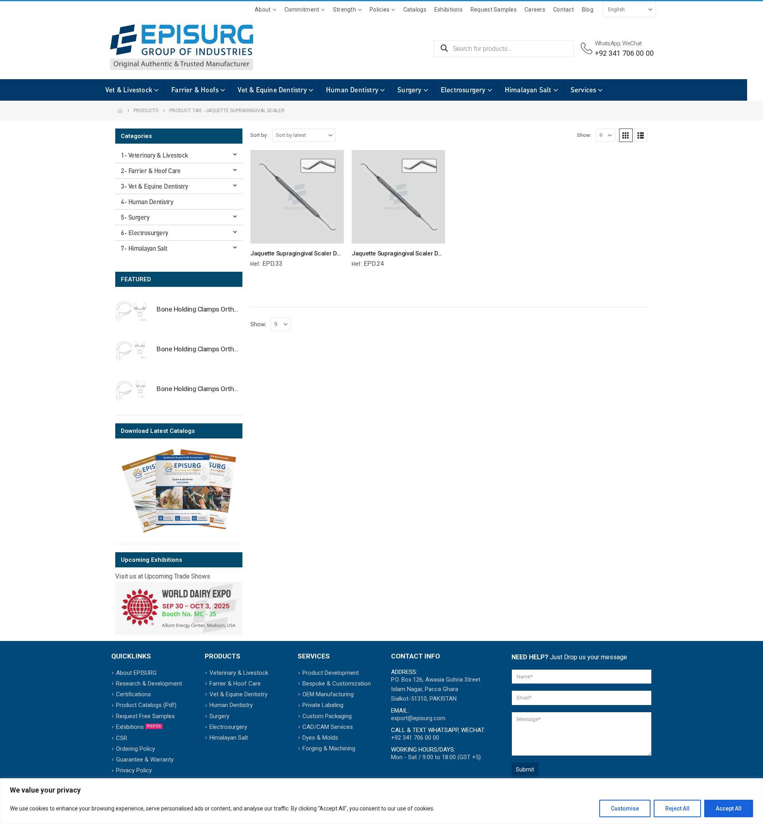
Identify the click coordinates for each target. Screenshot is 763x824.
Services (583, 90)
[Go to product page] (132, 310)
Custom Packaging (327, 716)
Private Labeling (322, 705)
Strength (344, 9)
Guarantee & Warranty (145, 759)
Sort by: (259, 135)
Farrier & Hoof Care (235, 683)
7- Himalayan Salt (144, 248)
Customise (625, 808)
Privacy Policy (134, 770)
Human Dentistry (352, 90)
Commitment (302, 9)
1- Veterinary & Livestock (154, 155)
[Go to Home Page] (120, 110)
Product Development (330, 672)
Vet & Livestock (128, 90)
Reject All (677, 808)
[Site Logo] (169, 47)
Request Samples (494, 9)
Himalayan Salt (528, 90)
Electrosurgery (463, 90)
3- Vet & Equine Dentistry (154, 186)
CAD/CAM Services (327, 726)
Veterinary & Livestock (238, 672)
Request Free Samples (145, 716)
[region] (381, 801)
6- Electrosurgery (144, 232)
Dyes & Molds (320, 737)
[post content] (297, 196)
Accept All (729, 808)
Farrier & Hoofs (195, 90)
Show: (584, 135)
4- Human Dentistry (147, 201)
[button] (626, 135)
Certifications (133, 694)
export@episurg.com (418, 718)
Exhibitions (448, 9)
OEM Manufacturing (328, 694)
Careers (535, 9)
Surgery (409, 90)
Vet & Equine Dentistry (272, 90)
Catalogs (414, 9)
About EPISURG (136, 672)
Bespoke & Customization (336, 683)
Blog (587, 9)
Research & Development (149, 683)
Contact (563, 9)
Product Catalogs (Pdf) (146, 705)
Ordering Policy (135, 748)
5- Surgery (135, 217)
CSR (121, 738)
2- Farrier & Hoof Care (150, 170)
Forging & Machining (328, 748)
